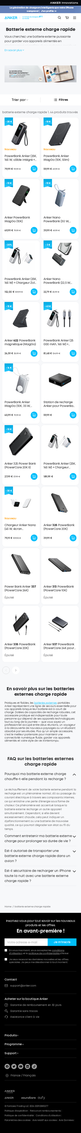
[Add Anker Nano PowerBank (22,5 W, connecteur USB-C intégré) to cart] (73, 291)
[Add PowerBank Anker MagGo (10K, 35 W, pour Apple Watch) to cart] (34, 415)
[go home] (24, 18)
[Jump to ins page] (27, 1066)
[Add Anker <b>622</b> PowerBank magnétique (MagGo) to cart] (34, 353)
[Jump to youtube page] (20, 1066)
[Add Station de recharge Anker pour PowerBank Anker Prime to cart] (73, 415)
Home (8, 906)
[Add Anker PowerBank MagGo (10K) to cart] (34, 230)
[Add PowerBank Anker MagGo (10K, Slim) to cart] (73, 168)
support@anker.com (23, 985)
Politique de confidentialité (19, 1115)
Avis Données (66, 1120)
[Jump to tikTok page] (34, 1066)
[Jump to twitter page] (14, 1066)
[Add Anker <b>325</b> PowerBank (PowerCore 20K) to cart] (73, 538)
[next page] (16, 670)
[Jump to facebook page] (7, 1066)
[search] (59, 18)
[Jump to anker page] (17, 1091)
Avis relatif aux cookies (44, 1120)
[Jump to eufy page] (45, 1098)
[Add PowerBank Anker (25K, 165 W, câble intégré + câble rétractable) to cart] (34, 168)
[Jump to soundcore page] (28, 1098)
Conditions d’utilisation (48, 1115)
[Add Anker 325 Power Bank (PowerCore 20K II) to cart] (34, 476)
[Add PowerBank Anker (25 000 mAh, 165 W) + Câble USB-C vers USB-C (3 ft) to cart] (73, 353)
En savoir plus (13, 50)
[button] (40, 777)
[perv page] (6, 670)
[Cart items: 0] (67, 18)
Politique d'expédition (16, 1110)
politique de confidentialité (44, 953)
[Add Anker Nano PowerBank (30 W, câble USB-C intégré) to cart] (73, 230)
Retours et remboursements (45, 1110)
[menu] (74, 18)
